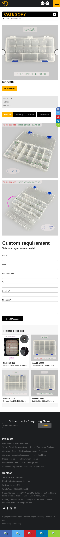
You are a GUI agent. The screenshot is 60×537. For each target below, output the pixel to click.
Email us (10, 88)
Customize (44, 114)
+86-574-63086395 (14, 477)
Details (7, 114)
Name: (5, 255)
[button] (56, 52)
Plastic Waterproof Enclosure (43, 447)
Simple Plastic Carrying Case (15, 447)
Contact (30, 114)
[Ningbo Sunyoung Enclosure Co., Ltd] (5, 3)
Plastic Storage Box (29, 463)
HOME (7, 19)
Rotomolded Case (10, 463)
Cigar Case (39, 466)
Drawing (19, 114)
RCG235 (10, 98)
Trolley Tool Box (39, 455)
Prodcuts (14, 19)
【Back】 (6, 102)
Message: (6, 300)
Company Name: (9, 273)
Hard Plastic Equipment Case (15, 443)
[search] (47, 3)
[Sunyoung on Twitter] (4, 508)
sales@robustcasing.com (19, 481)
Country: (6, 291)
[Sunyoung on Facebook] (7, 508)
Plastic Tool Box (9, 459)
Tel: (4, 282)
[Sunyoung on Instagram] (11, 508)
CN (42, 3)
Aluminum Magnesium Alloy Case (17, 466)
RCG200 (10, 106)
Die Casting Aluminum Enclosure (33, 451)
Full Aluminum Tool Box (29, 459)
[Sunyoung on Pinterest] (15, 508)
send (45, 425)
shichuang (17, 524)
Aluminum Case (9, 451)
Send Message (12, 319)
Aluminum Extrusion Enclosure (15, 455)
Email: (5, 264)
